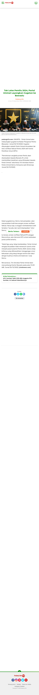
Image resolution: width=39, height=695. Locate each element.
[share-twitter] (18, 294)
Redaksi (19, 684)
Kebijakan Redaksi (19, 686)
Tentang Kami (12, 684)
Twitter (23, 682)
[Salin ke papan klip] (24, 294)
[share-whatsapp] (21, 294)
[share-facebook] (15, 294)
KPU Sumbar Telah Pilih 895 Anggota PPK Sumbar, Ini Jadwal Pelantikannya (17, 279)
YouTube (27, 682)
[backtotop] (19, 672)
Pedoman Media (26, 684)
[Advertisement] (19, 27)
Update (25, 231)
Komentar (20, 298)
